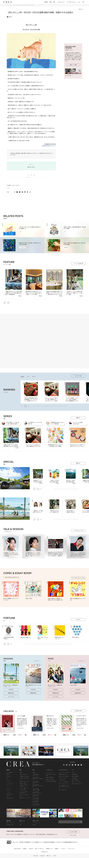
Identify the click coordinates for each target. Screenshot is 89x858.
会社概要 (24, 848)
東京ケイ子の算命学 (75, 780)
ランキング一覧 (78, 376)
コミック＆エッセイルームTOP (78, 577)
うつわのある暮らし (23, 789)
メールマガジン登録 (73, 831)
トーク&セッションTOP (49, 772)
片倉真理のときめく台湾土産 (24, 776)
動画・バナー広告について (39, 848)
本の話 (55, 855)
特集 (54, 2)
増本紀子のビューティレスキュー (25, 798)
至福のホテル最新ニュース (24, 783)
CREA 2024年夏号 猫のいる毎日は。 (36, 802)
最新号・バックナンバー (11, 822)
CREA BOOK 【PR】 (10, 824)
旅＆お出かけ (9, 776)
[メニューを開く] (83, 2)
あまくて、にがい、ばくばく (63, 783)
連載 (50, 2)
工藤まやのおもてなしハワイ (24, 781)
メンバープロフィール (36, 822)
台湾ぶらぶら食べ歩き (23, 774)
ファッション (9, 785)
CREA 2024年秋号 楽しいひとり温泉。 (36, 799)
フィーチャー (9, 792)
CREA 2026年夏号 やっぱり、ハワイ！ (36, 775)
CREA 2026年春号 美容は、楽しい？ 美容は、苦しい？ (38, 778)
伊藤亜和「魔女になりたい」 (63, 774)
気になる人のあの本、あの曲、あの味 (51, 775)
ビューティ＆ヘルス (10, 783)
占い (79, 2)
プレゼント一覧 (68, 75)
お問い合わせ (31, 848)
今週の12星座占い (75, 778)
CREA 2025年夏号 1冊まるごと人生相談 (36, 789)
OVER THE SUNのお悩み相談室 (51, 781)
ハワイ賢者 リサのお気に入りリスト (24, 779)
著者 (20, 824)
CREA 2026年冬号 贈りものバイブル (36, 782)
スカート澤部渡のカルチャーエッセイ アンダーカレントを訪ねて (64, 786)
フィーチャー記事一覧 (78, 263)
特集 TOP (78, 463)
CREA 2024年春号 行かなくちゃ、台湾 (36, 805)
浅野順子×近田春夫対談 (50, 777)
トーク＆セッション (61, 2)
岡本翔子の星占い (75, 774)
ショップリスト (11, 696)
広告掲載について (49, 848)
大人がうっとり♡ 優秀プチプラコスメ (24, 795)
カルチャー (8, 780)
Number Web (42, 855)
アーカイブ (8, 790)
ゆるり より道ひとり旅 (62, 789)
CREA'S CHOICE (9, 794)
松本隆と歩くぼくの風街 (50, 779)
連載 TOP (78, 417)
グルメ (8, 778)
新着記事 (46, 2)
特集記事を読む (11, 693)
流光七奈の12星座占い (75, 776)
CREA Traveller (35, 855)
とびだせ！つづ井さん (62, 778)
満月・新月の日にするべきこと (77, 783)
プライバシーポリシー (71, 848)
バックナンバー (37, 660)
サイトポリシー (63, 848)
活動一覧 (34, 824)
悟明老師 (10, 16)
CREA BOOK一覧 (78, 710)
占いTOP (78, 619)
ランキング (8, 788)
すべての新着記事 (9, 772)
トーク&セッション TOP (78, 530)
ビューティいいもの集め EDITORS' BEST (24, 792)
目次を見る (11, 689)
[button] (4, 302)
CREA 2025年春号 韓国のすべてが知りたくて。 (37, 793)
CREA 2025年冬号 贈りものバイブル (36, 796)
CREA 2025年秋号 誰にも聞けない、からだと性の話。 (38, 785)
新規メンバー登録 (73, 64)
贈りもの (8, 774)
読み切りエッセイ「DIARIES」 (64, 776)
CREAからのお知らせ (10, 798)
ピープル (21, 822)
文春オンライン (49, 855)
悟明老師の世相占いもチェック (49, 145)
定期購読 (56, 848)
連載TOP (21, 772)
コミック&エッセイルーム (71, 2)
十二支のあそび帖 (62, 780)
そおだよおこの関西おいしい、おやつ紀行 (25, 786)
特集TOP (34, 772)
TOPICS (8, 796)
